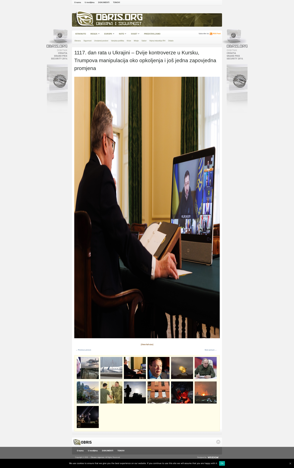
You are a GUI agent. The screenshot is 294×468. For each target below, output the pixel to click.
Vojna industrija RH (157, 41)
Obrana (77, 41)
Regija (93, 34)
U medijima (89, 2)
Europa (107, 34)
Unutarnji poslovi (101, 41)
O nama (77, 2)
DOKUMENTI (103, 2)
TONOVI (116, 2)
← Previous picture (83, 350)
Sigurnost (87, 41)
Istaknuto (80, 34)
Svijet (133, 34)
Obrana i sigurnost (119, 24)
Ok (222, 463)
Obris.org (119, 18)
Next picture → (211, 350)
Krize (129, 41)
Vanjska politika (117, 41)
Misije (136, 41)
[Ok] (290, 463)
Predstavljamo (152, 34)
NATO (120, 34)
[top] (218, 442)
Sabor (144, 41)
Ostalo (170, 41)
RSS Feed (217, 33)
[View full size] (147, 344)
